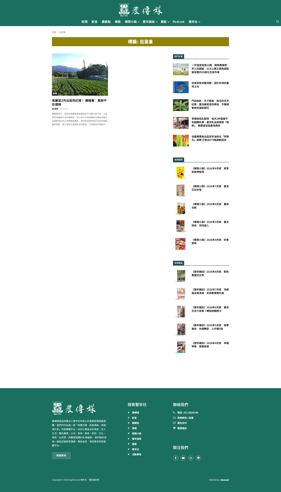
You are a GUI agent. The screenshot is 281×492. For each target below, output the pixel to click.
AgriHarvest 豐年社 (78, 480)
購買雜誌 (182, 428)
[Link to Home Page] (140, 9)
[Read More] (80, 75)
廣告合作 (182, 423)
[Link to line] (198, 458)
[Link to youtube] (183, 458)
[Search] (277, 21)
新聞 (55, 93)
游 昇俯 (55, 109)
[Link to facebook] (175, 458)
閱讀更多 (61, 455)
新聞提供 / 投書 (185, 418)
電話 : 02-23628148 (187, 413)
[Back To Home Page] (80, 408)
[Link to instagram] (190, 458)
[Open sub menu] (138, 22)
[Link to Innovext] (225, 480)
